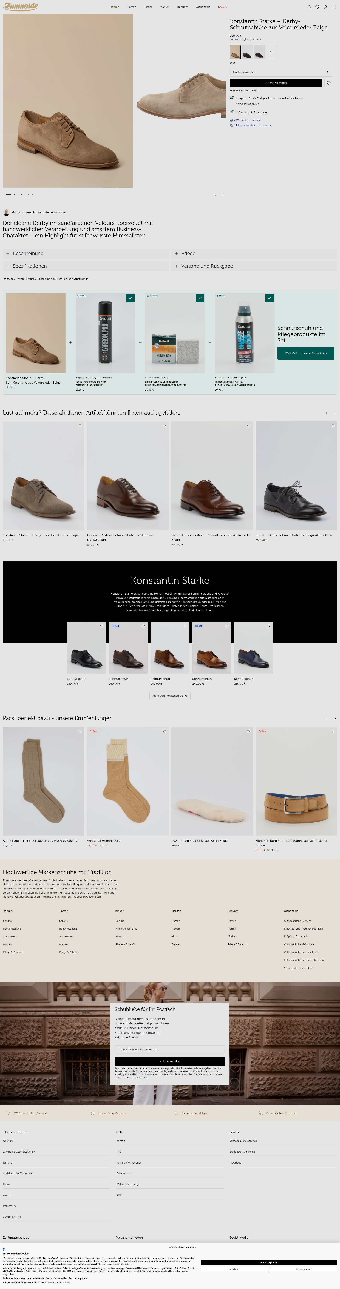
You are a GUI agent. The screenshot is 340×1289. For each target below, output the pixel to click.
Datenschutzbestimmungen (182, 1247)
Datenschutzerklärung (59, 1282)
